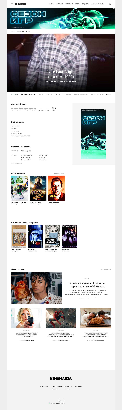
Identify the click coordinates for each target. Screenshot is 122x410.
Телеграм (67, 389)
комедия (67, 81)
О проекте (44, 386)
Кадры (58, 94)
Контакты (78, 386)
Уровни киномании (97, 4)
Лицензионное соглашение (61, 386)
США (74, 81)
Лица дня (85, 4)
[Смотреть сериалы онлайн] (61, 404)
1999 (61, 81)
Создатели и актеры (28, 94)
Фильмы (51, 4)
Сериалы (60, 4)
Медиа (77, 4)
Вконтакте (56, 389)
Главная (13, 31)
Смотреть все (15, 163)
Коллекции (69, 4)
